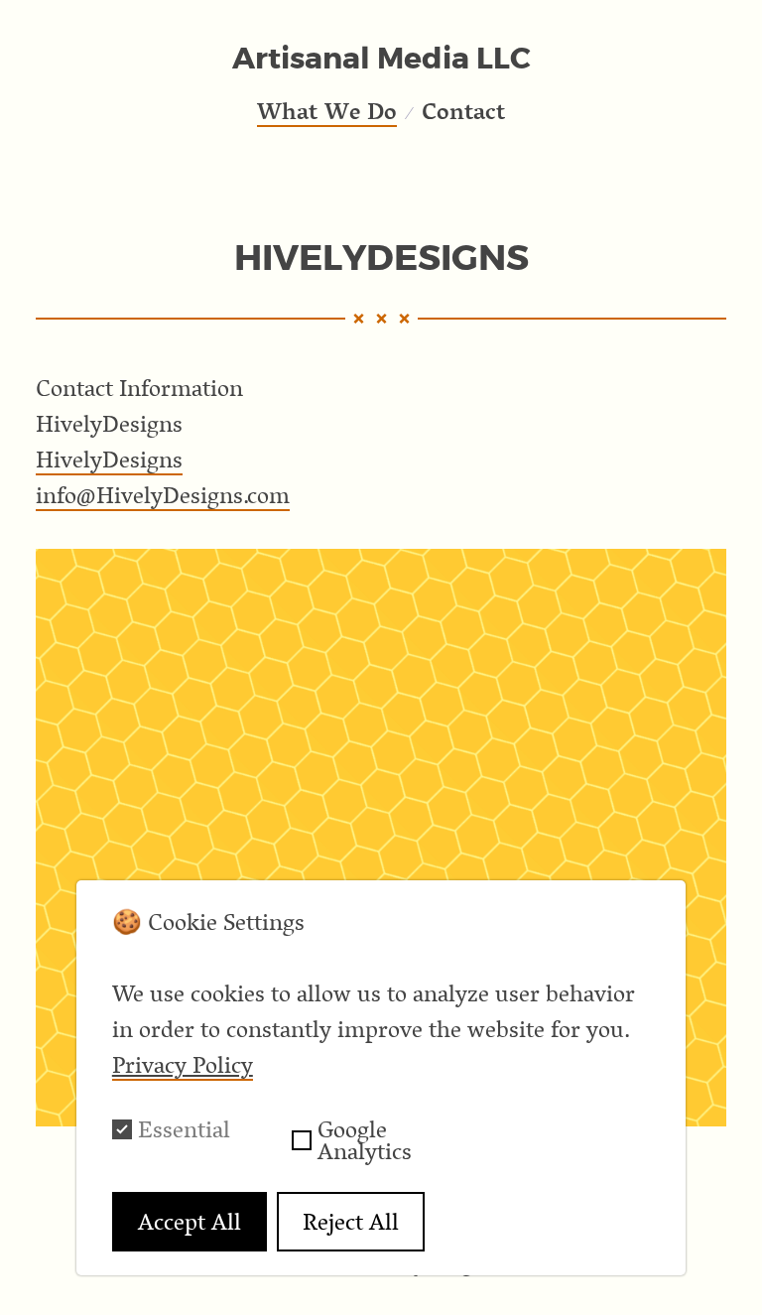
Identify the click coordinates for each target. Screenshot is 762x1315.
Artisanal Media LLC (381, 58)
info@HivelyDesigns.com (163, 494)
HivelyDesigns (109, 459)
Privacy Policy (182, 1064)
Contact (463, 110)
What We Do (327, 110)
